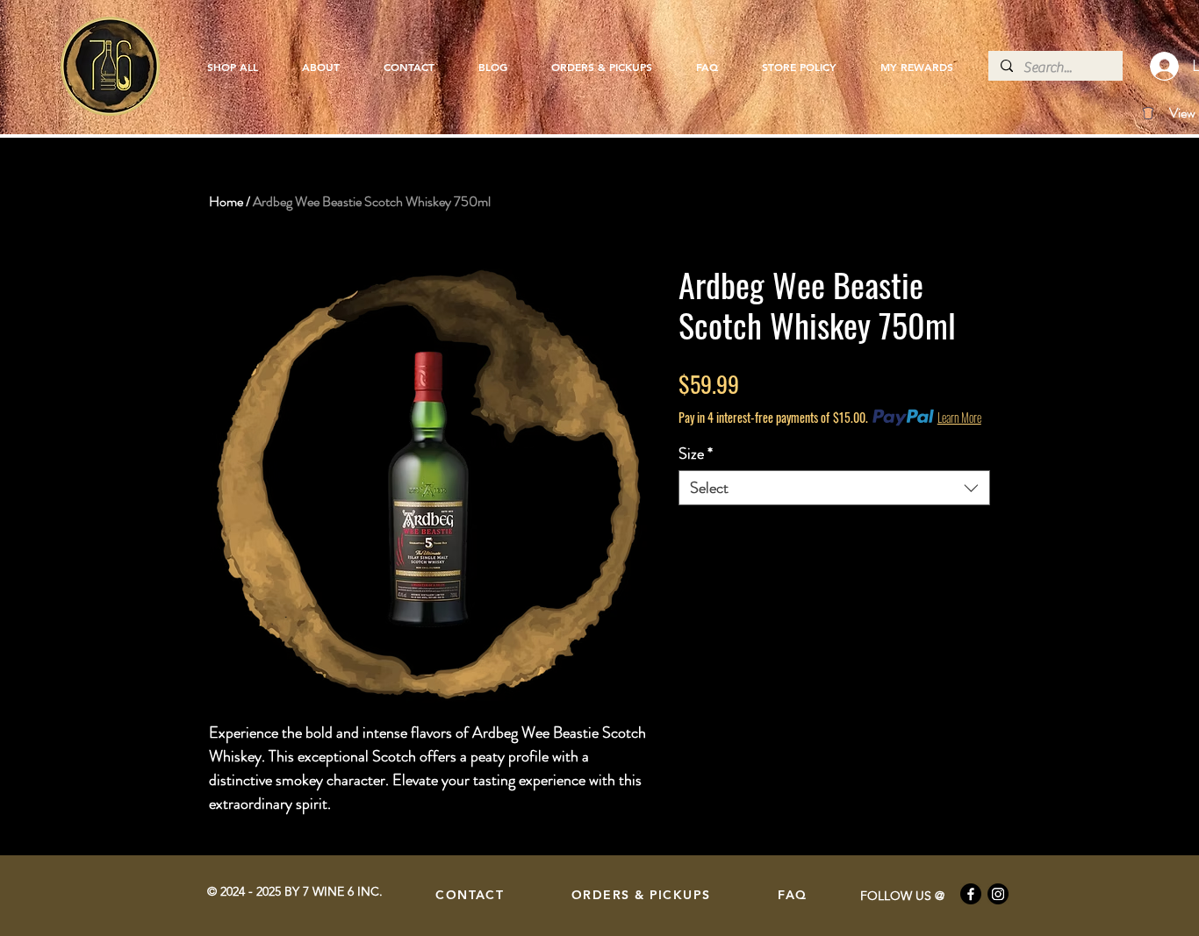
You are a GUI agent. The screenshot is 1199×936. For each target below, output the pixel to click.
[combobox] (834, 487)
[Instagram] (998, 893)
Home (226, 201)
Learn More (959, 417)
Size (695, 453)
